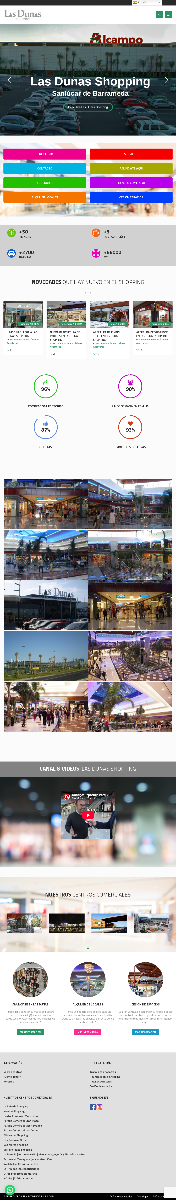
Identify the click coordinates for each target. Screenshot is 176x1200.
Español (142, 2)
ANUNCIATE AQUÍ (131, 168)
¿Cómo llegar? (12, 1077)
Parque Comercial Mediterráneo (22, 1125)
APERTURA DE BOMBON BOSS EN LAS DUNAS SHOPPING (108, 336)
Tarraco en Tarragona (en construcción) (27, 1159)
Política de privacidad (121, 1196)
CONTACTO (44, 168)
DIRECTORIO (45, 154)
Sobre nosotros (12, 1072)
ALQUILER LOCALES (45, 197)
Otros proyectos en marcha (20, 1174)
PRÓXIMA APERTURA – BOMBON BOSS (150, 334)
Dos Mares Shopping (15, 1145)
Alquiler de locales (101, 1081)
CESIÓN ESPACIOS (131, 197)
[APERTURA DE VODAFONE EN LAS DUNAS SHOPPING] (66, 314)
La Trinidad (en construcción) (21, 1169)
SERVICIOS (131, 154)
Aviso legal (142, 1196)
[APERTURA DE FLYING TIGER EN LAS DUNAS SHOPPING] (23, 314)
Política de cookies (163, 1196)
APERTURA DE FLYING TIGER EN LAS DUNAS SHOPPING (20, 336)
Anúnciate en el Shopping (105, 1077)
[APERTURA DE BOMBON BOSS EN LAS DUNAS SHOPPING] (109, 314)
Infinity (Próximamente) (17, 1178)
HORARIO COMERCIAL (131, 182)
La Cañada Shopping (15, 1106)
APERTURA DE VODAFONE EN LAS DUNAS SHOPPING (66, 334)
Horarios (8, 1081)
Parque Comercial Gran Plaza (21, 1121)
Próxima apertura (148, 339)
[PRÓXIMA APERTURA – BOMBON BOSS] (153, 314)
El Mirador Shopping (15, 1135)
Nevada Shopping (14, 1111)
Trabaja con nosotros (103, 1072)
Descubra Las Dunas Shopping (84, 106)
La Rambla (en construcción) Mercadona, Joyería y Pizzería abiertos (44, 1154)
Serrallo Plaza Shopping (17, 1150)
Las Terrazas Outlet (15, 1140)
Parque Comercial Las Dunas (20, 1130)
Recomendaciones (19, 343)
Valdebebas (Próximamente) (20, 1164)
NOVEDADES (44, 182)
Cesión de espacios (101, 1086)
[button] (10, 1190)
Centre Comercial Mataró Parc (21, 1116)
